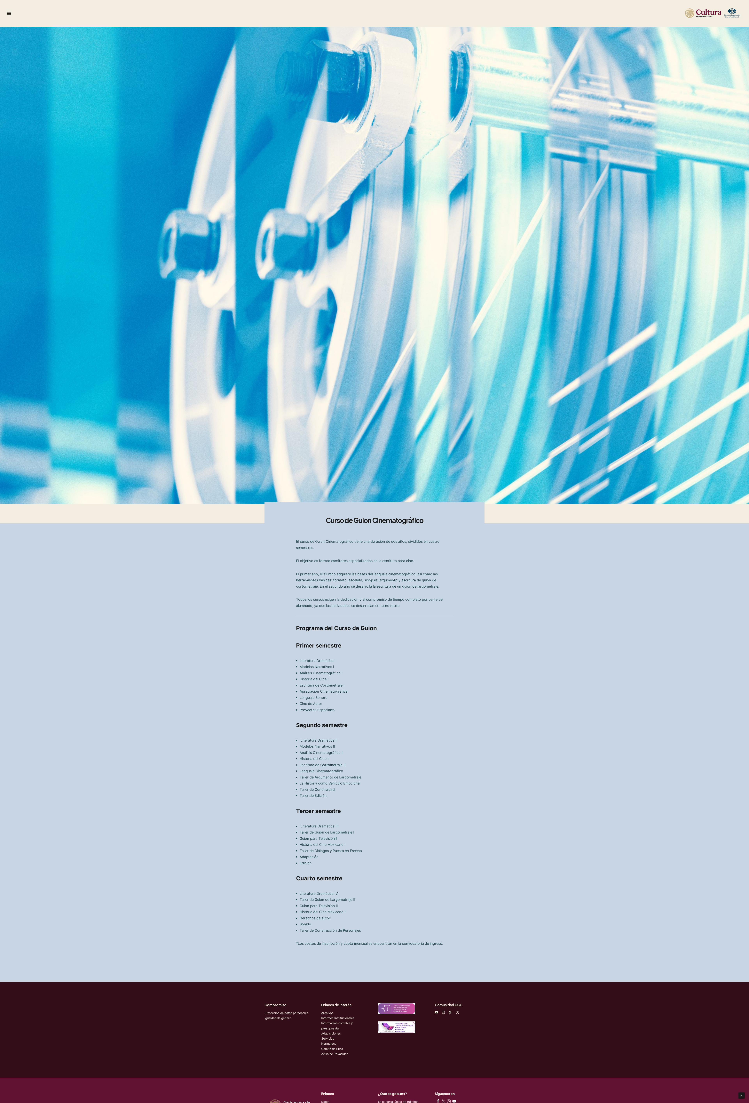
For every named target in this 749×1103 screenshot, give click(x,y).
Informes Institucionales (337, 1018)
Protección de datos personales (286, 1013)
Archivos (327, 1013)
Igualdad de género (277, 1018)
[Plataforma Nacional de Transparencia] (396, 1027)
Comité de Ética (332, 1049)
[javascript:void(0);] (443, 1013)
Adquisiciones (331, 1033)
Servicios (327, 1038)
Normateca (328, 1043)
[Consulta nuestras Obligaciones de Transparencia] (396, 1009)
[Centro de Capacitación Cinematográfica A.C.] (712, 13)
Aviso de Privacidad (334, 1054)
